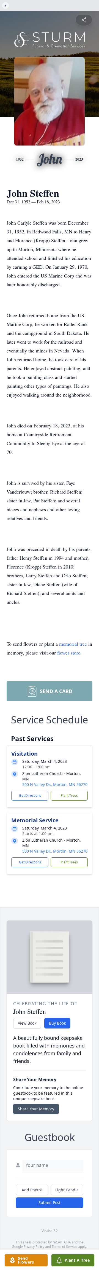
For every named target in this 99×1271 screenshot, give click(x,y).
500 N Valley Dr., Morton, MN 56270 (54, 784)
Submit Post (49, 1202)
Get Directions (30, 795)
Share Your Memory (36, 1108)
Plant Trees (69, 795)
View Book (27, 1023)
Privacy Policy (34, 1246)
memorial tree (73, 643)
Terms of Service (64, 1246)
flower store (68, 652)
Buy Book (57, 1023)
